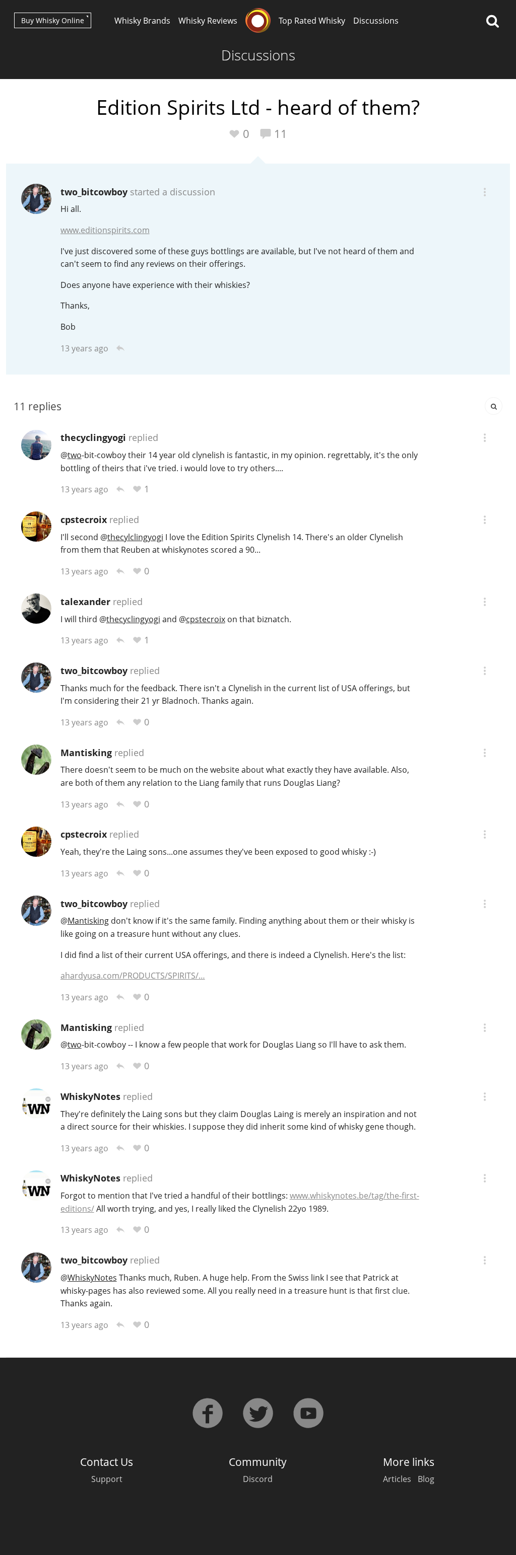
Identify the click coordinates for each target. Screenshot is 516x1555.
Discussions (376, 20)
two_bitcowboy (93, 192)
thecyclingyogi (93, 437)
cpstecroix (83, 519)
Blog (426, 1479)
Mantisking (86, 753)
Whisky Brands (142, 20)
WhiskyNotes (90, 1096)
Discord (258, 1479)
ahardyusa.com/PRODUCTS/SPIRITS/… (132, 975)
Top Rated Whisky (312, 20)
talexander (85, 602)
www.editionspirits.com (105, 230)
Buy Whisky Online (52, 20)
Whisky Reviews (207, 20)
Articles (397, 1479)
